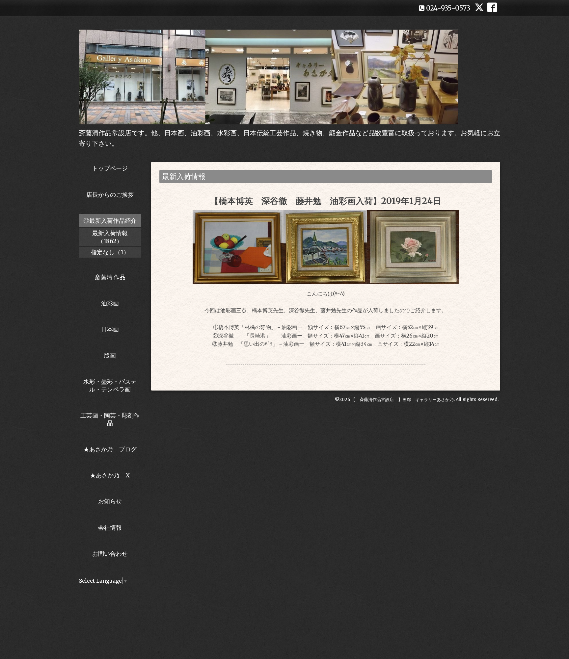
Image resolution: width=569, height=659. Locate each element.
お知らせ (110, 501)
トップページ (110, 168)
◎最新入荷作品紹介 (110, 220)
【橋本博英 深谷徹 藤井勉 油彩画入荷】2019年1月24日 (325, 200)
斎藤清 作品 (110, 277)
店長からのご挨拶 (110, 194)
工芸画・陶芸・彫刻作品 (110, 419)
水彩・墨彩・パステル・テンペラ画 (110, 385)
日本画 (110, 329)
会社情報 (110, 527)
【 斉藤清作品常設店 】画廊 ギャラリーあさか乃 (402, 399)
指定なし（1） (110, 252)
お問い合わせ (110, 553)
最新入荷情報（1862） (110, 236)
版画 (110, 355)
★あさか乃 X (110, 475)
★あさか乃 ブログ (112, 449)
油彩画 (110, 303)
